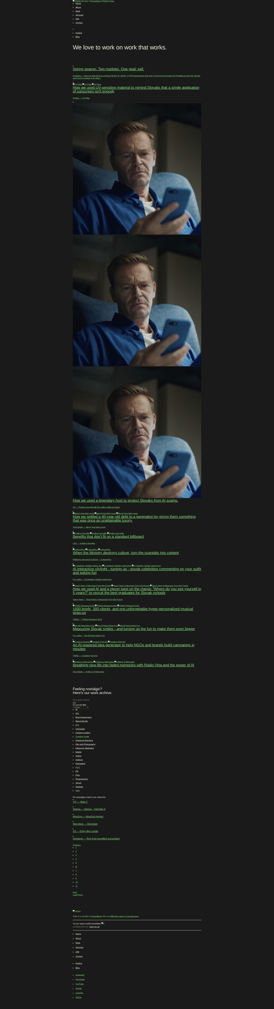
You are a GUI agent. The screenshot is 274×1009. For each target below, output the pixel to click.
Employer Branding (84, 740)
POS (78, 767)
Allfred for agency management (124, 916)
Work (78, 11)
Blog (78, 37)
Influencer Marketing (85, 748)
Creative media (82, 737)
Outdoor (79, 760)
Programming (82, 779)
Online (78, 756)
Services (79, 15)
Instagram (80, 975)
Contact (79, 23)
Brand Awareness (84, 717)
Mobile (79, 752)
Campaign (80, 729)
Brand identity (82, 721)
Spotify (79, 988)
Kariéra (79, 33)
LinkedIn (79, 993)
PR (77, 771)
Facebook (80, 979)
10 (77, 882)
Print (78, 775)
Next (75, 892)
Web (78, 791)
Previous (77, 845)
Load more (78, 895)
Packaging (80, 764)
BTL (77, 725)
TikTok (78, 997)
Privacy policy (79, 1000)
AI (76, 709)
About (78, 7)
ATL (77, 713)
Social (78, 783)
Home (78, 3)
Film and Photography (85, 744)
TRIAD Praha (108, 1)
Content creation (83, 733)
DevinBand (96, 1)
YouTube (80, 984)
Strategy (79, 787)
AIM (77, 19)
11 (77, 886)
